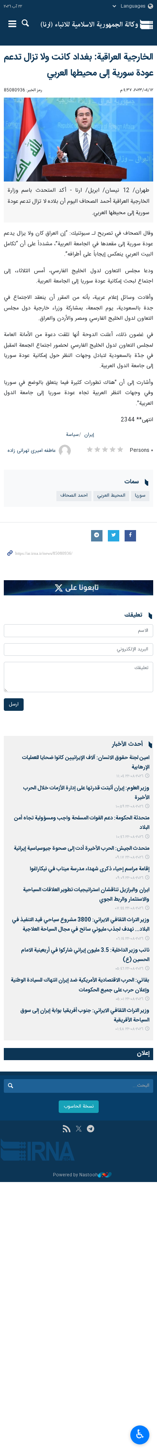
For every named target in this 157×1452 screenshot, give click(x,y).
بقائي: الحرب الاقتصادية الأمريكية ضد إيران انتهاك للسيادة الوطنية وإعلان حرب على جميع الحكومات (80, 985)
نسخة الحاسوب (79, 1107)
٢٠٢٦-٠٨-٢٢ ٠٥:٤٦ (129, 968)
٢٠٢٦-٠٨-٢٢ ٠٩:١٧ (129, 857)
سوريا (140, 496)
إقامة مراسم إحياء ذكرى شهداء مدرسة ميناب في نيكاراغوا (89, 869)
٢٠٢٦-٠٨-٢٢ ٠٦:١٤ (129, 938)
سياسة (72, 435)
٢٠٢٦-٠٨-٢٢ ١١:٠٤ (129, 776)
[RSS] (66, 1130)
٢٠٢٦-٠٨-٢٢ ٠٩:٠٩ (129, 878)
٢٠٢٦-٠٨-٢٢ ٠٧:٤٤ (129, 908)
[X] (79, 1130)
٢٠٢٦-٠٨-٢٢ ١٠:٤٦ (129, 837)
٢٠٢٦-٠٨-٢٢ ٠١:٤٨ (129, 1029)
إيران (89, 435)
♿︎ (140, 1434)
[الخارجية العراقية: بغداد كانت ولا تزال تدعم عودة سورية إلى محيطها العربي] (78, 140)
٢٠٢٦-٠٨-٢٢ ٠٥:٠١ (129, 999)
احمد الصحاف (74, 496)
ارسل (14, 705)
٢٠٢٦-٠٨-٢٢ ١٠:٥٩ (129, 806)
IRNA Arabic (89, 24)
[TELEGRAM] (90, 1130)
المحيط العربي (111, 496)
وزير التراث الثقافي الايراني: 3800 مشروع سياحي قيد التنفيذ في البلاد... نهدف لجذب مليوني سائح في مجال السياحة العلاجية (80, 924)
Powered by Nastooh (75, 1175)
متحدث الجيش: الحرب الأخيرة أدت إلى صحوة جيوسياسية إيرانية (81, 848)
